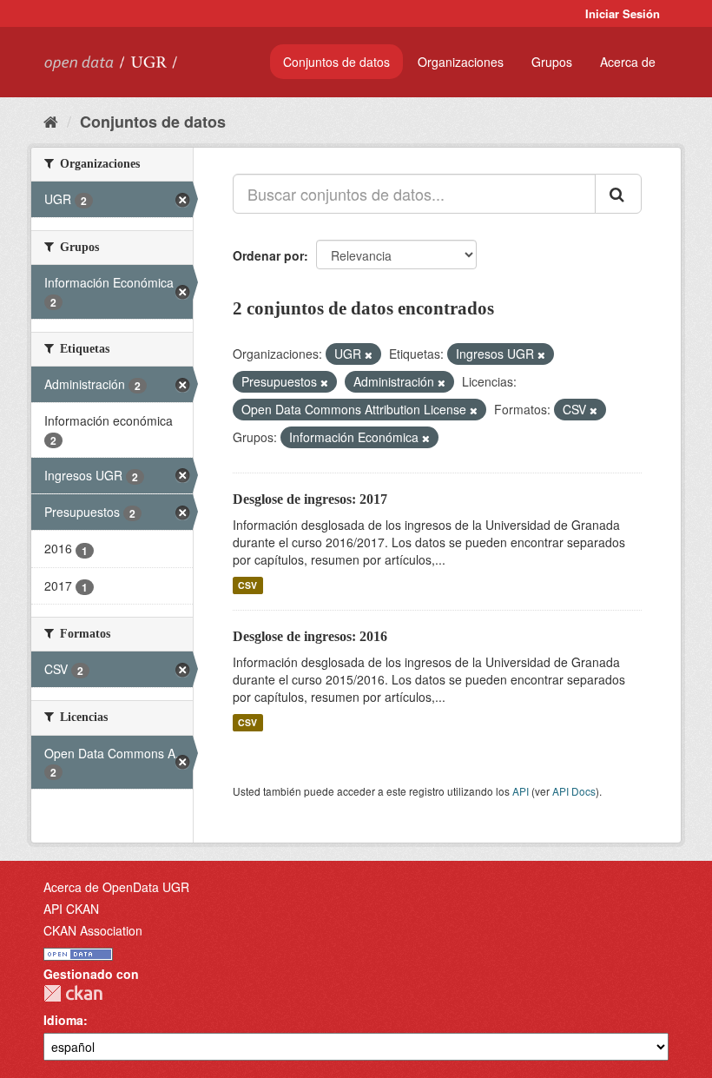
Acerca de (628, 61)
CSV (247, 585)
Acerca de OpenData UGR (116, 887)
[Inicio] (50, 120)
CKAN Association (92, 930)
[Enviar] (618, 194)
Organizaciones (461, 61)
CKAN (72, 993)
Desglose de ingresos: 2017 (310, 499)
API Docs (574, 791)
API (520, 791)
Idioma (63, 1019)
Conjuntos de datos (336, 61)
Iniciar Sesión (622, 13)
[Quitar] (368, 354)
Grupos (551, 61)
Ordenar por (268, 255)
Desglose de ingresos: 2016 (310, 636)
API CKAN (71, 908)
